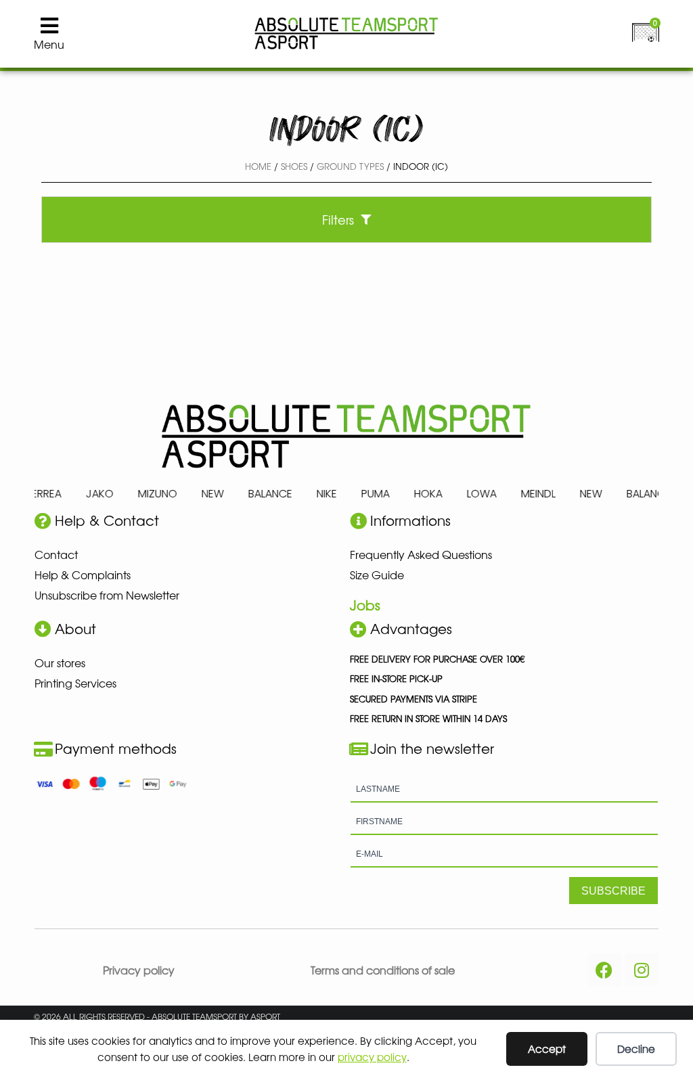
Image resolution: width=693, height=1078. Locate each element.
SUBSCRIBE (613, 891)
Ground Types (350, 166)
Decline (636, 1048)
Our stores (60, 662)
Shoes (294, 166)
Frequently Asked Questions (421, 554)
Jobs (365, 604)
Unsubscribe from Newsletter (107, 595)
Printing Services (75, 683)
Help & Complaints (83, 574)
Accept (547, 1048)
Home (258, 166)
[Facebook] (604, 970)
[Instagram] (641, 970)
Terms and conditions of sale (383, 970)
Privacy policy (139, 970)
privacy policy (372, 1057)
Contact (56, 554)
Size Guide (377, 574)
